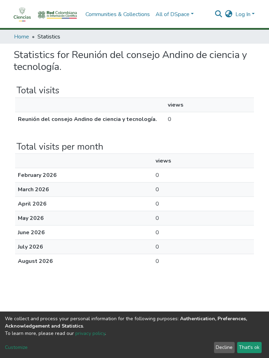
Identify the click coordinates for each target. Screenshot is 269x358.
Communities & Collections (117, 14)
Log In (242, 14)
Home (21, 37)
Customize (16, 347)
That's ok (249, 347)
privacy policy (90, 333)
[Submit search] (218, 14)
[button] (229, 14)
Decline (224, 347)
